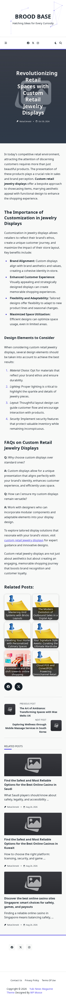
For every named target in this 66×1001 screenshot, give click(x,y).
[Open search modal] (60, 43)
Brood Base (33, 16)
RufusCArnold (25, 121)
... (48, 799)
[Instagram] (38, 43)
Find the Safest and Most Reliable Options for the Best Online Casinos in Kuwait (31, 843)
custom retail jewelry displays (23, 540)
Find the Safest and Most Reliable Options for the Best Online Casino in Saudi (30, 785)
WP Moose (36, 992)
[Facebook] (28, 43)
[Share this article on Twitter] (19, 687)
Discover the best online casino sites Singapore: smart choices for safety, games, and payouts (29, 902)
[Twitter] (33, 43)
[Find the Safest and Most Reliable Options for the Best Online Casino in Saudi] (33, 765)
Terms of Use (49, 980)
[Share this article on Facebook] (8, 687)
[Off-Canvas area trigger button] (5, 43)
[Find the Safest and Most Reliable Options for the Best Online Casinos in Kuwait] (33, 824)
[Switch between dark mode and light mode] (55, 43)
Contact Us (16, 980)
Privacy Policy (32, 980)
